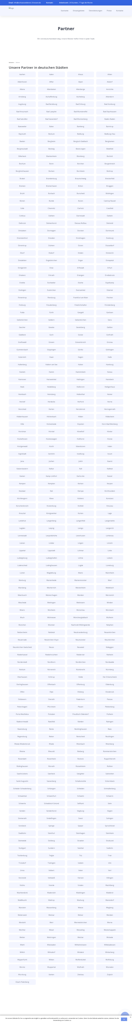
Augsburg (22, 104)
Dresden (51, 238)
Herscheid (22, 409)
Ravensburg (22, 729)
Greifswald (22, 342)
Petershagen (22, 707)
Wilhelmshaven (80, 945)
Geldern (51, 320)
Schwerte (22, 803)
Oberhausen (22, 677)
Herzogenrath (109, 409)
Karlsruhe (80, 476)
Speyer (80, 826)
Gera (110, 320)
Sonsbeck (22, 826)
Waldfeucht (22, 900)
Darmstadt (80, 216)
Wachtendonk (22, 893)
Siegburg (80, 811)
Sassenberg (51, 781)
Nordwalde (109, 662)
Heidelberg (51, 387)
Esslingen (22, 290)
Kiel (51, 491)
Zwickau (80, 974)
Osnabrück (109, 692)
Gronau (110, 342)
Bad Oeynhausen (109, 111)
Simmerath (22, 818)
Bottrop (110, 171)
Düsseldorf (109, 245)
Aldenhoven (22, 82)
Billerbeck (22, 156)
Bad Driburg (80, 104)
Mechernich (51, 588)
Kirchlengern (22, 498)
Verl (109, 870)
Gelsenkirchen (80, 320)
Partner (63, 1010)
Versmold (22, 878)
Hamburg (109, 364)
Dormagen (51, 230)
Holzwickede (51, 424)
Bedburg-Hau (109, 134)
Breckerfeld (109, 178)
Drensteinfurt (22, 238)
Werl (51, 922)
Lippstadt (51, 550)
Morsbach (110, 610)
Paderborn (80, 699)
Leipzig (51, 528)
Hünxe (109, 439)
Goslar (80, 335)
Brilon (80, 186)
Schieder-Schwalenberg (22, 788)
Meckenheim (80, 588)
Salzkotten (110, 774)
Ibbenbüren (80, 446)
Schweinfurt (51, 796)
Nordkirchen (80, 662)
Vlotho (22, 885)
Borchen (80, 164)
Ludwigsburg (22, 558)
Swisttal (81, 848)
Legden (22, 528)
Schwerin (109, 796)
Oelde (80, 677)
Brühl (22, 193)
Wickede (110, 937)
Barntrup (109, 126)
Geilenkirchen (22, 320)
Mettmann (81, 602)
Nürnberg (110, 669)
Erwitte (22, 283)
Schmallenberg (110, 788)
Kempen (22, 483)
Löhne (80, 558)
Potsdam (51, 714)
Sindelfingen (51, 818)
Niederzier (81, 655)
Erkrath (51, 275)
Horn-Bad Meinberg (110, 424)
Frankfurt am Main (80, 297)
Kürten (80, 513)
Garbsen (109, 312)
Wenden (110, 915)
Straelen (80, 840)
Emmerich (110, 253)
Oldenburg (110, 684)
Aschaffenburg (51, 97)
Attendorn (110, 97)
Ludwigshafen (51, 558)
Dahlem (51, 216)
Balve (51, 126)
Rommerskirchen (109, 751)
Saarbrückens (22, 774)
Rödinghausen (22, 766)
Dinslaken (22, 230)
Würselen (109, 967)
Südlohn (110, 848)
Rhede (51, 744)
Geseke (51, 327)
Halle (110, 357)
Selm (110, 803)
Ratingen (109, 721)
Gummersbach (22, 350)
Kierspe (81, 491)
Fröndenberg (110, 305)
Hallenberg (22, 364)
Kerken (80, 483)
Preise (109, 11)
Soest (80, 818)
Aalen (51, 74)
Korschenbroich (22, 506)
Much (22, 617)
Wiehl (22, 945)
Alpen (80, 82)
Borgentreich (110, 164)
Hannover (22, 379)
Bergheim (51, 141)
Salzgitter (80, 774)
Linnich (110, 543)
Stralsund (109, 840)
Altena (22, 89)
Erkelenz (22, 275)
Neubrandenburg (80, 632)
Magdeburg (51, 573)
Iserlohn (51, 454)
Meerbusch (22, 595)
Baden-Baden (109, 119)
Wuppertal (51, 967)
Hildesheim (109, 416)
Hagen (80, 357)
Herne (109, 402)
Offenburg (81, 684)
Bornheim (80, 171)
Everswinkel (80, 290)
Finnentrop (22, 297)
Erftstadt (80, 268)
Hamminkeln (80, 372)
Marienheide (51, 580)
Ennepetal (110, 260)
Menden (80, 595)
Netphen (109, 625)
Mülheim (109, 617)
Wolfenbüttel (80, 960)
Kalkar (51, 469)
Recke (51, 729)
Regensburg (22, 736)
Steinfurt (51, 833)
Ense (51, 268)
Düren (80, 245)
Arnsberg (22, 97)
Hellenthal (81, 394)
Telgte (51, 855)
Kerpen (110, 483)
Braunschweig (80, 178)
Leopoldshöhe (51, 535)
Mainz (80, 573)
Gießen (110, 327)
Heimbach (22, 394)
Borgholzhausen (22, 171)
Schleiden (80, 788)
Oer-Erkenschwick (110, 677)
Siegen (109, 811)
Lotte (110, 550)
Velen (80, 870)
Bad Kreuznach (22, 111)
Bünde (51, 201)
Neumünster (80, 640)
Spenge (51, 826)
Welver (80, 915)
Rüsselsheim (80, 766)
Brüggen (109, 186)
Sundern (51, 848)
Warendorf (109, 900)
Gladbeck (22, 335)
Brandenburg (51, 178)
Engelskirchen (51, 260)
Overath (51, 699)
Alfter (51, 82)
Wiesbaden (51, 945)
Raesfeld (51, 721)
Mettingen (51, 602)
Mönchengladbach (80, 617)
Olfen (22, 692)
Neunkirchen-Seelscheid (22, 647)
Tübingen (51, 863)
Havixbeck (110, 379)
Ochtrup (51, 677)
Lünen (22, 573)
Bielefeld (109, 149)
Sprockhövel (110, 826)
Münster (51, 625)
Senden (22, 811)
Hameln (22, 372)
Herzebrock (80, 409)
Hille (22, 424)
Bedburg (80, 134)
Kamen (22, 476)
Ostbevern (22, 699)
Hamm (51, 372)
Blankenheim (51, 156)
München (22, 625)
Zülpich (110, 974)
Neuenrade (22, 640)
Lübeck (110, 558)
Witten (51, 960)
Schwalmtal (22, 796)
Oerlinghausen (22, 684)
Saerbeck (51, 774)
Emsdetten (22, 260)
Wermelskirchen (80, 922)
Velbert (51, 870)
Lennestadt (22, 535)
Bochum (22, 164)
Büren (80, 201)
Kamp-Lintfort (51, 476)
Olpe (51, 692)
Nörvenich (51, 669)
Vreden (80, 885)
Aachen (22, 74)
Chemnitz (51, 208)
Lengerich (110, 528)
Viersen (81, 878)
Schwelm (80, 796)
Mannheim (110, 573)
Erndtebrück (110, 275)
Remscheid (80, 736)
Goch (51, 335)
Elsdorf (51, 253)
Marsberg (22, 588)
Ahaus (80, 74)
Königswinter (51, 513)
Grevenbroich (80, 342)
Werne (109, 922)
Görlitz (80, 350)
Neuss (51, 647)
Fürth (51, 312)
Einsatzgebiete (78, 11)
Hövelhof (80, 431)
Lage (110, 513)
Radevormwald (22, 721)
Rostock (80, 759)
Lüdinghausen (51, 565)
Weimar (51, 915)
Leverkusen (80, 535)
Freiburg (22, 305)
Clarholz (80, 208)
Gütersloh (22, 357)
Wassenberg (51, 907)
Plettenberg (109, 707)
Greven (51, 342)
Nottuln (22, 669)
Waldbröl (109, 893)
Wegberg (109, 907)
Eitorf (22, 253)
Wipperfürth (22, 960)
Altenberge (80, 89)
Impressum (64, 1014)
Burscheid (80, 193)
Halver (80, 364)
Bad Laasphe (51, 111)
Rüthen (110, 766)
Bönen (22, 201)
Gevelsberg (80, 327)
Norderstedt (22, 662)
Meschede (22, 602)
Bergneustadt (22, 149)
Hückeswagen (51, 439)
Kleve (51, 498)
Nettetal (51, 632)
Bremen (22, 186)
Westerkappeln (110, 930)
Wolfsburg (110, 960)
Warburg (80, 900)
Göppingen (51, 350)
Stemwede (22, 840)
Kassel (109, 476)
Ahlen (110, 74)
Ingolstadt (22, 454)
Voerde (51, 885)
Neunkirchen (110, 640)
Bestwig (51, 149)
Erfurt (109, 268)
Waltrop (51, 900)
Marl (110, 580)
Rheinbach (81, 744)
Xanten (51, 974)
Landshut (22, 521)
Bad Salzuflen (22, 119)
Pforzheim (51, 707)
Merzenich (110, 595)
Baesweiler (22, 126)
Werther (22, 930)
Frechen (110, 297)
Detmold (109, 223)
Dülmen (51, 245)
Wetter (22, 937)
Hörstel (51, 431)
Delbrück (22, 223)
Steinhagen (80, 833)
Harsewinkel (51, 379)
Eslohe (80, 283)
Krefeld (80, 506)
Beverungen (80, 149)
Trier (110, 855)
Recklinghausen (80, 729)
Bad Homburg (109, 104)
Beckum (51, 134)
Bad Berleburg (51, 104)
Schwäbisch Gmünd (51, 803)
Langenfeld (80, 521)
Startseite (64, 11)
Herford (80, 402)
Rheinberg (110, 744)
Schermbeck (109, 781)
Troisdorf (22, 863)
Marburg (22, 580)
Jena (22, 461)
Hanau (109, 372)
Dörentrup (22, 245)
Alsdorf (110, 82)
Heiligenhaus (110, 387)
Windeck (80, 952)
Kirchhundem (110, 491)
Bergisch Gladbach (80, 141)
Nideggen (110, 647)
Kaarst (109, 461)
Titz (80, 855)
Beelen (22, 141)
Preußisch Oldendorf (80, 714)
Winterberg (109, 952)
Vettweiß (51, 878)
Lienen (22, 543)
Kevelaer (22, 491)
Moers (22, 610)
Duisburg (109, 238)
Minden (110, 602)
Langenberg (51, 521)
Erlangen (80, 275)
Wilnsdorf (51, 952)
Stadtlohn (22, 833)
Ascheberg (80, 97)
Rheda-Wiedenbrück (22, 744)
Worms (22, 967)
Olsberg (80, 692)
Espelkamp (109, 283)
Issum (109, 454)
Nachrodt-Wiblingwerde (80, 625)
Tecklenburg (22, 855)
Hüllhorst (80, 439)
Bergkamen (109, 141)
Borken (51, 171)
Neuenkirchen (109, 632)
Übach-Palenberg (22, 982)
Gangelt (81, 312)
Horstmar (22, 431)
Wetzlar (81, 937)
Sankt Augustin (22, 781)
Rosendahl (22, 759)
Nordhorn (51, 662)
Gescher (22, 327)
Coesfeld (109, 208)
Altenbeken (51, 89)
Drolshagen (80, 238)
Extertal (110, 290)
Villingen (109, 878)
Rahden (81, 721)
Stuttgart (22, 848)
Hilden (80, 416)
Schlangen (51, 788)
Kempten (51, 483)
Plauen (80, 707)
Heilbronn (80, 387)
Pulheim (110, 714)
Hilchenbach (51, 416)
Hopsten (80, 424)
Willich (22, 952)
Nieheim (110, 655)
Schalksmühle (80, 781)
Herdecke (51, 402)
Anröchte (109, 89)
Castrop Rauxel (110, 201)
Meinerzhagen (51, 595)
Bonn (51, 164)
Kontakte (119, 11)
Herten (51, 409)
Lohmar (81, 550)
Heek (22, 387)
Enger (80, 260)
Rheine (22, 751)
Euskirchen (51, 290)
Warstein (22, 907)
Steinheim (110, 833)
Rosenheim (51, 759)
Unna (22, 870)
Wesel (51, 930)
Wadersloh (51, 893)
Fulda (22, 312)
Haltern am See (51, 364)
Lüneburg (110, 565)
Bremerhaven (51, 186)
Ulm (109, 863)
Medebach (110, 588)
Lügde (80, 565)
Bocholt (110, 156)
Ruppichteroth (109, 759)
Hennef (22, 402)
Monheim (51, 610)
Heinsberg (51, 394)
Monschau (81, 610)
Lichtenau (110, 535)
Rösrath (51, 766)
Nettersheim (22, 632)
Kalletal (110, 469)
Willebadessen (109, 945)
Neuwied (80, 647)
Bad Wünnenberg (80, 119)
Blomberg (80, 156)
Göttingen (110, 350)
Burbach (51, 193)
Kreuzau (110, 506)
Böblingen (110, 193)
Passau (110, 699)
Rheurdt (51, 751)
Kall (80, 469)
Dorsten (80, 230)
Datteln (110, 216)
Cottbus (22, 216)
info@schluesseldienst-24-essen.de (27, 3)
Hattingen (80, 379)
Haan (51, 357)
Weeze (80, 907)
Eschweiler (51, 283)
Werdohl (22, 922)
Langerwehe (110, 521)
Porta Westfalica (22, 714)
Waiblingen (80, 893)
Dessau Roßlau (80, 223)
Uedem (80, 863)
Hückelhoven (22, 439)
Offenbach (51, 684)
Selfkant (80, 803)
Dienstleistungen (95, 11)
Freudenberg (51, 305)
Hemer (109, 394)
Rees (110, 729)
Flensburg (51, 297)
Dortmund (110, 230)
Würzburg (22, 974)
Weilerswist (22, 915)
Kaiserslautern (22, 469)
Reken (51, 736)
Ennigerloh (22, 268)
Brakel (22, 178)
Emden (80, 253)
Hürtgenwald (22, 446)
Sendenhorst (51, 811)
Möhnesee (51, 617)
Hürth (51, 446)
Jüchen (51, 461)
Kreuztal (22, 513)
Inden (110, 446)
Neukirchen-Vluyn (51, 640)
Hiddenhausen (22, 416)
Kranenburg (51, 506)
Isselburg (80, 454)
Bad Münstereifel (80, 111)
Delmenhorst (51, 223)
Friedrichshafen (81, 305)
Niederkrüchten (51, 655)
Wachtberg (109, 885)
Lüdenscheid (22, 565)
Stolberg (51, 840)
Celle (22, 208)
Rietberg (80, 751)
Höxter (109, 431)
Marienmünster (80, 580)
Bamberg (80, 126)
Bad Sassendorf (51, 119)
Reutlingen (109, 736)
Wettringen (51, 937)
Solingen (109, 818)
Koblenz (80, 498)
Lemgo (80, 528)
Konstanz (109, 498)
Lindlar (51, 543)
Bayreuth (22, 134)
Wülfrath (80, 967)
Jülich (80, 461)
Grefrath (109, 335)
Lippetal (22, 550)
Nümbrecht (80, 669)
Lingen (80, 543)
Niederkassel (22, 655)
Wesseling (81, 930)
